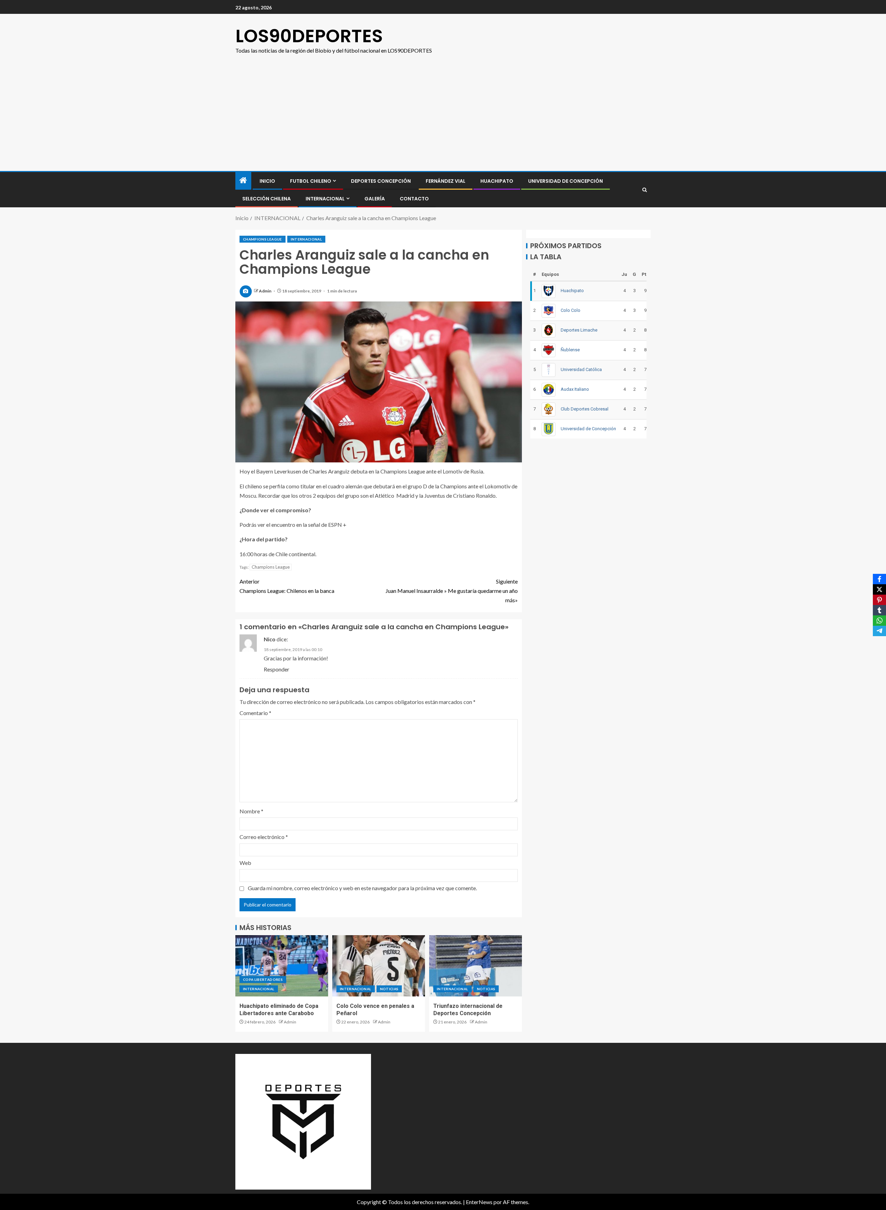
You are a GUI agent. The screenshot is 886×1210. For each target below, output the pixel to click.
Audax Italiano (575, 389)
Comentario (255, 713)
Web (245, 862)
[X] (879, 589)
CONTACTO (414, 198)
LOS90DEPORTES (309, 35)
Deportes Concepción (381, 181)
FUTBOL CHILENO (310, 181)
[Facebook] (879, 579)
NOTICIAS (389, 989)
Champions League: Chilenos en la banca (286, 586)
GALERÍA (374, 198)
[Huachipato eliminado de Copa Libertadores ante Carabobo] (281, 965)
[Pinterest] (879, 600)
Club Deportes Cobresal (584, 409)
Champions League (262, 239)
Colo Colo (570, 310)
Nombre (251, 811)
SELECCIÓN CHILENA (266, 198)
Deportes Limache (579, 330)
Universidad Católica (581, 369)
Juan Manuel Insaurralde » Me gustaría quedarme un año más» (452, 590)
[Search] (644, 190)
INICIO (267, 181)
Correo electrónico (263, 836)
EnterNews (479, 1202)
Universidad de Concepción (565, 181)
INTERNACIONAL (325, 198)
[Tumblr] (879, 610)
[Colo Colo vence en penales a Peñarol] (378, 965)
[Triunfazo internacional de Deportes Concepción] (475, 965)
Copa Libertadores (263, 979)
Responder (276, 669)
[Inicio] (243, 180)
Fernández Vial (445, 181)
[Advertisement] (443, 119)
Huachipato (496, 181)
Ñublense (570, 349)
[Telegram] (879, 631)
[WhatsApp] (879, 620)
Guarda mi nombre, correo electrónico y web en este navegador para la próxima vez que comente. (362, 888)
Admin (265, 291)
